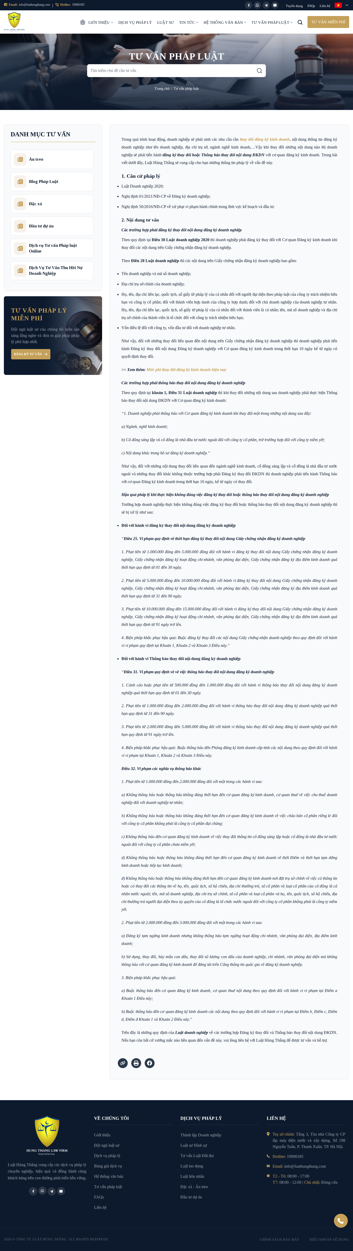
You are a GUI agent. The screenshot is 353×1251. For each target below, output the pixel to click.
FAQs (311, 6)
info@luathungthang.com (34, 4)
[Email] (275, 5)
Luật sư (165, 22)
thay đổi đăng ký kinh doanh (264, 139)
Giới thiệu (99, 22)
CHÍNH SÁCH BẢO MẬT (279, 1239)
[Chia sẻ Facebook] (149, 1063)
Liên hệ (325, 6)
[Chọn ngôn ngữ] (342, 5)
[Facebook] (248, 5)
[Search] (300, 22)
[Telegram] (266, 5)
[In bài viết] (136, 1063)
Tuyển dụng (294, 6)
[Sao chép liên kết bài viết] (123, 1063)
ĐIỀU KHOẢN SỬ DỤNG (329, 1239)
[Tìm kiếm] (259, 71)
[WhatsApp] (257, 5)
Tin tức (187, 22)
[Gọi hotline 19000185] (341, 1221)
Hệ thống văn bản (223, 22)
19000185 (78, 4)
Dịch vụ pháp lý (135, 22)
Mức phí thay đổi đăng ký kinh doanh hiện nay (186, 369)
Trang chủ (83, 20)
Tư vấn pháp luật (270, 22)
